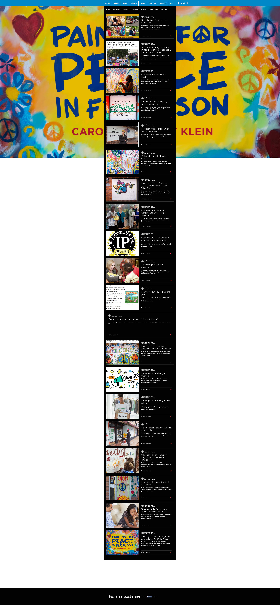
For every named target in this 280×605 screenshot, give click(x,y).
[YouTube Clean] (184, 3)
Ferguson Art (126, 9)
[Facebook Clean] (178, 3)
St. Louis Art (144, 9)
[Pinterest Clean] (187, 3)
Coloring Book (135, 9)
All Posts (108, 9)
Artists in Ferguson (154, 9)
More (162, 9)
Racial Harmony (116, 9)
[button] (172, 9)
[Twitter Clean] (181, 3)
